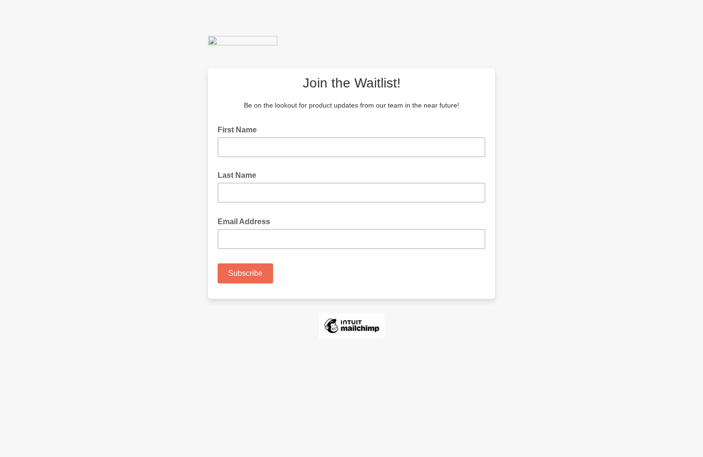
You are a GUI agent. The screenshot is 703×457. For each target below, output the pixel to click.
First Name (237, 130)
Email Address (247, 221)
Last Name (237, 175)
